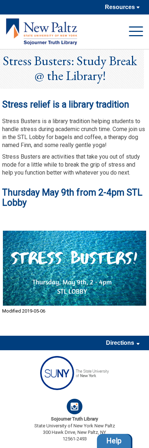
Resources (120, 7)
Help (114, 440)
